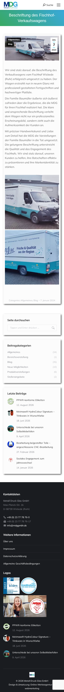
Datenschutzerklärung (14, 556)
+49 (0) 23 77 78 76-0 (18, 517)
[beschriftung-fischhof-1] (32, 257)
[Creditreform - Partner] (28, 593)
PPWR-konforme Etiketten (30, 400)
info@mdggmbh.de (17, 525)
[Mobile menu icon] (58, 5)
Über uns (8, 541)
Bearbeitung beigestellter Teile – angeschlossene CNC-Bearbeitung (34, 445)
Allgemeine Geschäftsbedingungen (21, 563)
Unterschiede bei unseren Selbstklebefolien (29, 429)
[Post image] (10, 401)
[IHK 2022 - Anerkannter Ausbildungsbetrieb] (11, 593)
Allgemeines (14, 40)
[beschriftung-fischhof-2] (32, 202)
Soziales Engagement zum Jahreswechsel (30, 460)
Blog (10, 44)
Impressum (9, 548)
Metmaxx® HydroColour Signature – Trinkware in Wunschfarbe (35, 413)
